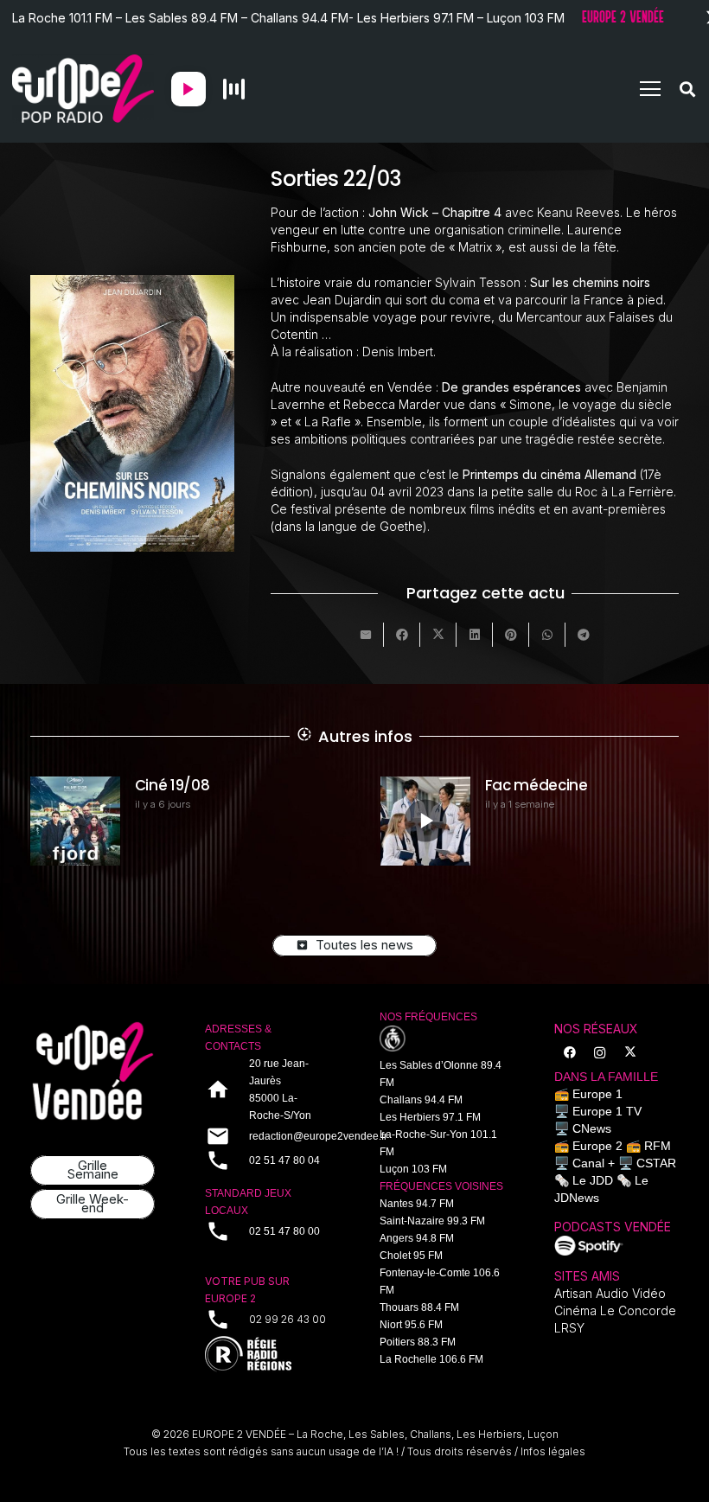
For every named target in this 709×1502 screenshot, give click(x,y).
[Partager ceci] (402, 635)
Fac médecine (536, 785)
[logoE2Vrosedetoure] (92, 1071)
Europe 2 (597, 1146)
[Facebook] (569, 1053)
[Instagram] (599, 1053)
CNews (591, 1128)
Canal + (593, 1163)
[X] (630, 1053)
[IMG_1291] (588, 1246)
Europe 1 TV (607, 1111)
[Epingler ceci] (511, 635)
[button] (650, 89)
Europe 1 (597, 1094)
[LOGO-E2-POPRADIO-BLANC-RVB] (83, 89)
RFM (657, 1146)
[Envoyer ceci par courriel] (366, 635)
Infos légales (553, 1451)
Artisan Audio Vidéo (610, 1293)
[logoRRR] (267, 1354)
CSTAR (656, 1163)
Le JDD (592, 1180)
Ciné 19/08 (172, 785)
